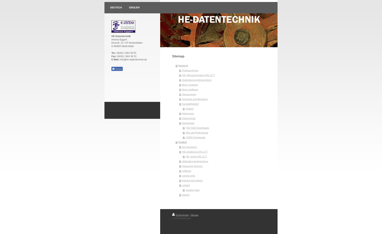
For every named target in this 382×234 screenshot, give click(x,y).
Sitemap (194, 215)
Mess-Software (190, 89)
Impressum (188, 113)
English (182, 142)
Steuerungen (189, 94)
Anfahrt (189, 108)
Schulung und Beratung (195, 99)
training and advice (192, 180)
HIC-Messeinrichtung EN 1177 (198, 75)
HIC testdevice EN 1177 (195, 151)
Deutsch (183, 65)
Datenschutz (189, 118)
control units (188, 175)
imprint (185, 195)
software (186, 171)
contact (186, 185)
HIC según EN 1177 (196, 156)
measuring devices (192, 166)
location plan (193, 190)
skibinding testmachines (195, 161)
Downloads (188, 123)
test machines (189, 147)
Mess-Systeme (190, 85)
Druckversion (182, 215)
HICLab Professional (197, 132)
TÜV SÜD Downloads (197, 128)
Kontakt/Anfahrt (190, 104)
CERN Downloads (196, 137)
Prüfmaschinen (190, 70)
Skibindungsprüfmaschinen (197, 80)
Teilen (118, 69)
